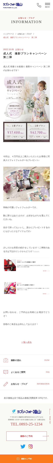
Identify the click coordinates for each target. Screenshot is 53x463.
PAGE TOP (50, 420)
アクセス (40, 417)
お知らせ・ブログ (25, 34)
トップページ (8, 34)
